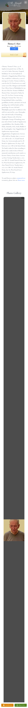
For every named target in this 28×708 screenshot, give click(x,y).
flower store (21, 180)
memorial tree (21, 178)
